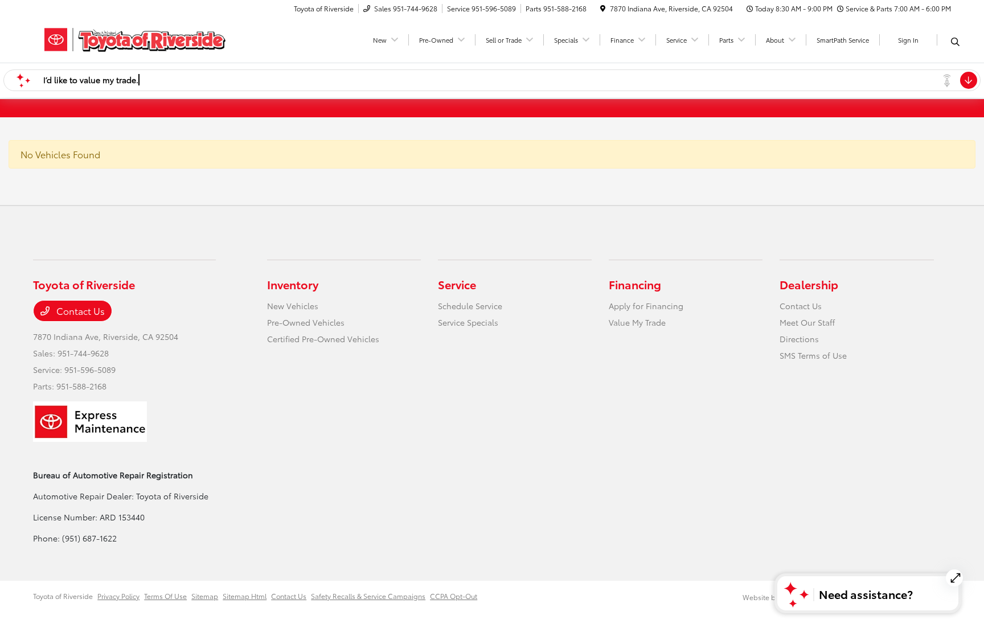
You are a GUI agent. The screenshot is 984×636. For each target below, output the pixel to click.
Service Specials (468, 322)
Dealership (809, 284)
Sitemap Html (244, 596)
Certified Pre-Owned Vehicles (323, 338)
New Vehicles (292, 305)
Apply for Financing (646, 305)
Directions (799, 338)
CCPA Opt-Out (453, 596)
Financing (635, 284)
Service (457, 284)
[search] (955, 41)
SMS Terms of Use (813, 355)
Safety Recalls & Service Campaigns (368, 596)
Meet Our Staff (807, 322)
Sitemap (204, 596)
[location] (602, 8)
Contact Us (79, 310)
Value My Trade (637, 322)
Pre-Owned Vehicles (306, 322)
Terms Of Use (165, 596)
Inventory (292, 284)
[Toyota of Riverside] (131, 37)
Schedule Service (470, 305)
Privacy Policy (118, 596)
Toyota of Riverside (63, 596)
